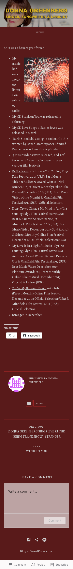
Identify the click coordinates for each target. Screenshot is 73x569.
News (40, 403)
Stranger (18, 315)
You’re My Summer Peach (29, 288)
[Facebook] (28, 539)
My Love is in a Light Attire (30, 246)
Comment (54, 520)
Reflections (20, 171)
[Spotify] (44, 539)
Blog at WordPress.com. (36, 551)
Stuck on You (31, 116)
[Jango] (36, 539)
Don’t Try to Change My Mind (32, 208)
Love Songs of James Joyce (39, 128)
